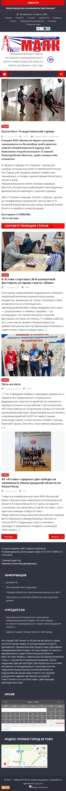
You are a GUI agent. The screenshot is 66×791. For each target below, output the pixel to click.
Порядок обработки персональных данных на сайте (33, 592)
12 (24, 717)
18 (15, 721)
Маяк (27, 287)
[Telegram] (48, 28)
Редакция (57, 17)
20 (33, 721)
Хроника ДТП (11, 536)
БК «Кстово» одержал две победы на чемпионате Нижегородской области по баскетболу (31, 482)
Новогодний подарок (58, 536)
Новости (20, 17)
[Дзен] (45, 28)
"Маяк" (26, 136)
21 (42, 721)
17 (6, 721)
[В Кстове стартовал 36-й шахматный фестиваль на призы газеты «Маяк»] (33, 251)
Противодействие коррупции (21, 587)
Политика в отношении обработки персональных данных (32, 599)
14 (42, 717)
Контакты (52, 21)
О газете (31, 17)
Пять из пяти (11, 384)
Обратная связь (33, 24)
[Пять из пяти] (33, 355)
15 (51, 717)
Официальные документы (32, 21)
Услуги (13, 21)
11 (15, 717)
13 (33, 717)
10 (6, 717)
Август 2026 (33, 702)
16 (60, 717)
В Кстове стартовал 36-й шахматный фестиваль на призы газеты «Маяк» (28, 281)
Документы (44, 17)
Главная (8, 17)
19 (24, 721)
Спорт (5, 126)
